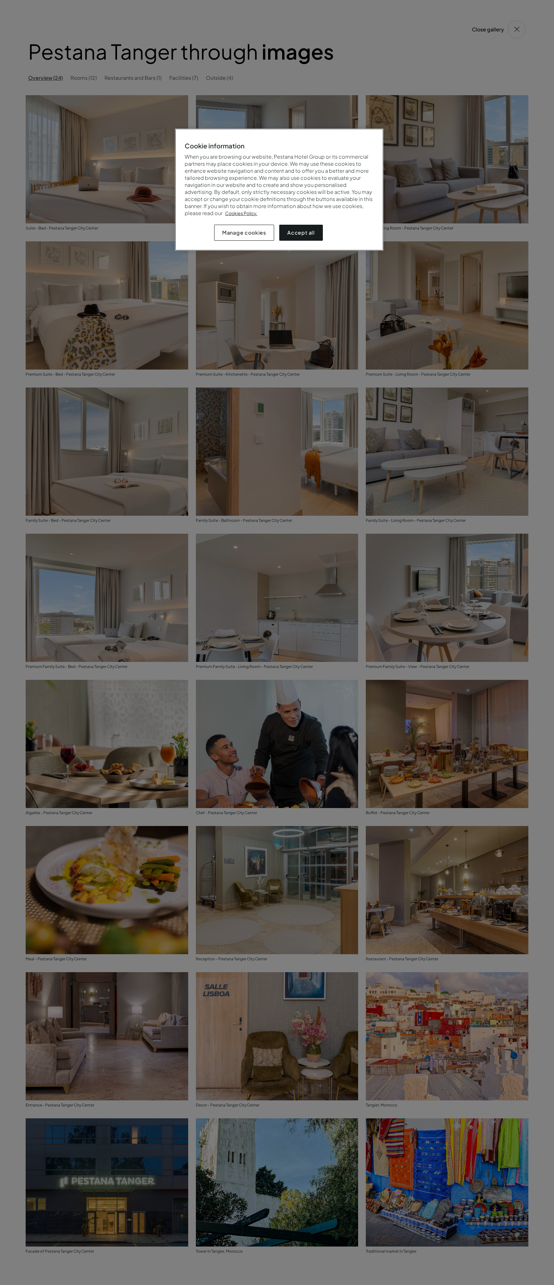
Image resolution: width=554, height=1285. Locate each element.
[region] (279, 190)
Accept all (301, 232)
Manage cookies (244, 232)
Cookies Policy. (241, 213)
